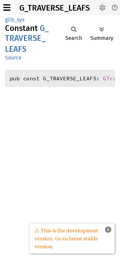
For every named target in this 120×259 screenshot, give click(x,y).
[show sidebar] (7, 7)
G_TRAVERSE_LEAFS (54, 8)
